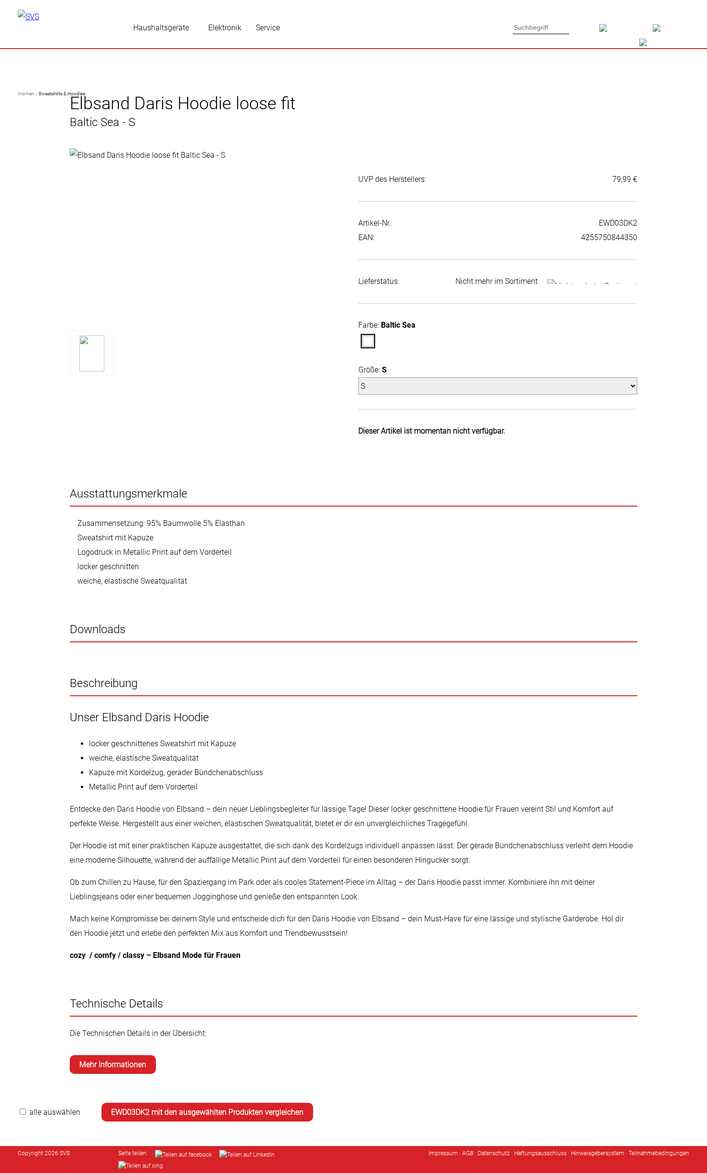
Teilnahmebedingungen (659, 1153)
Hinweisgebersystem (597, 1153)
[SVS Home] (626, 31)
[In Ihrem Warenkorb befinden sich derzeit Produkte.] (659, 45)
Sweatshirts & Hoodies (61, 93)
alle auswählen (54, 1112)
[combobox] (541, 27)
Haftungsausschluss (540, 1153)
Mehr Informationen (112, 1064)
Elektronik (224, 27)
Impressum (443, 1153)
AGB (467, 1153)
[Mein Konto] (671, 31)
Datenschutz (494, 1153)
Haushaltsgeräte (161, 27)
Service (268, 27)
